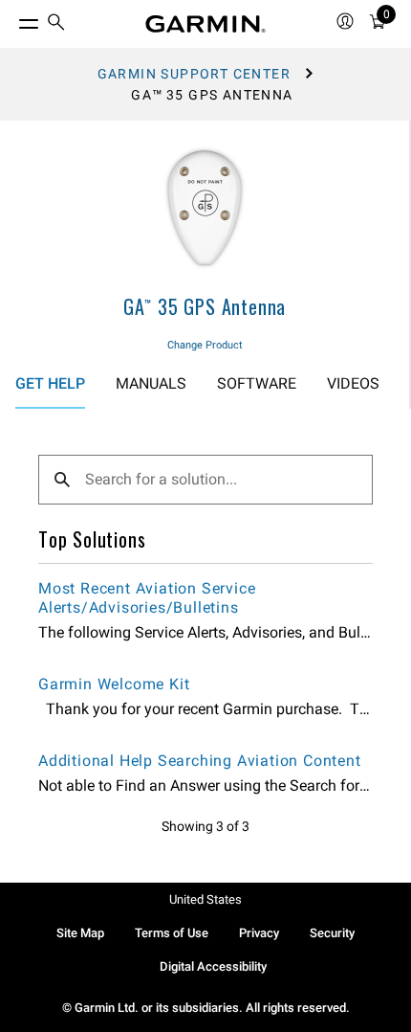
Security (332, 933)
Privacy (259, 933)
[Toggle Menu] (11, 19)
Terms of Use (171, 933)
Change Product (205, 345)
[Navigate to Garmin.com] (205, 24)
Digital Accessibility (213, 966)
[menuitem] (56, 24)
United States (205, 899)
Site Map (80, 933)
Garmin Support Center (194, 73)
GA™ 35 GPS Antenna (204, 306)
